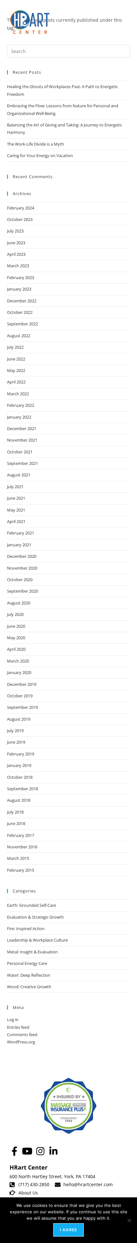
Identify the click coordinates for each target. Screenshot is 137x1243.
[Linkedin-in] (53, 1151)
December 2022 (21, 301)
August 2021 (18, 475)
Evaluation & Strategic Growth (35, 917)
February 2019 (20, 754)
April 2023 (16, 254)
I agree (68, 1229)
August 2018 (18, 800)
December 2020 (21, 556)
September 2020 (22, 591)
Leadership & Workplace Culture (37, 940)
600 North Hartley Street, (37, 1176)
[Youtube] (27, 1151)
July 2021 (15, 486)
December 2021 (21, 428)
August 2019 (18, 719)
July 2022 (15, 347)
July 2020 (15, 614)
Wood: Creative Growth (29, 986)
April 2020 (16, 649)
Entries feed (18, 1027)
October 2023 (19, 219)
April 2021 (16, 521)
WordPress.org (21, 1042)
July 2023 (15, 231)
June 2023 (16, 243)
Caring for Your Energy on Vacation (40, 155)
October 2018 (19, 777)
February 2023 (20, 277)
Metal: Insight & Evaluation (32, 952)
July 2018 (15, 812)
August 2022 (18, 335)
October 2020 (19, 579)
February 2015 (20, 870)
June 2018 (16, 823)
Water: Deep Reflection (28, 975)
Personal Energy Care (27, 963)
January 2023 (19, 289)
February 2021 (20, 533)
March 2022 (18, 394)
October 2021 (19, 452)
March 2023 (18, 266)
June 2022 (16, 359)
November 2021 (22, 440)
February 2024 (20, 208)
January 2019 (19, 765)
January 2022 (19, 417)
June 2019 (16, 742)
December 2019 (21, 684)
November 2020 (22, 568)
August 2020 (18, 603)
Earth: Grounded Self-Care (31, 905)
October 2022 (19, 312)
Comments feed (22, 1034)
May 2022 (16, 370)
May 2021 (16, 510)
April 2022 (16, 382)
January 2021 (19, 545)
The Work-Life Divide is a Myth (35, 144)
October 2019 (19, 696)
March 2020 (18, 661)
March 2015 (18, 858)
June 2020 (16, 626)
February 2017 (20, 835)
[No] (129, 1220)
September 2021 (22, 463)
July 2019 (15, 730)
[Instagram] (40, 1151)
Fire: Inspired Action (26, 928)
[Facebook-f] (14, 1151)
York (68, 1176)
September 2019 (22, 707)
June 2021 (16, 498)
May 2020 (16, 637)
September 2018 (22, 789)
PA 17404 (85, 1176)
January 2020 (19, 672)
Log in (12, 1019)
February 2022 (20, 405)
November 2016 (22, 847)
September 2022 (22, 324)
